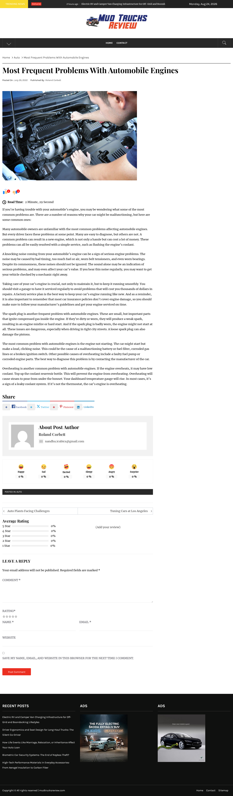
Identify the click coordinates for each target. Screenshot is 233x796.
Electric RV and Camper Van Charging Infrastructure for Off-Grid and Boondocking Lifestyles (96, 4)
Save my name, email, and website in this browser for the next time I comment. (68, 658)
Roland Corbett (53, 80)
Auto (19, 491)
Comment (11, 580)
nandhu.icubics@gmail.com (64, 441)
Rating (9, 611)
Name (8, 622)
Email (85, 622)
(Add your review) (108, 527)
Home (109, 42)
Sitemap (223, 790)
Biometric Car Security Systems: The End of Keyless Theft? (35, 754)
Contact (121, 42)
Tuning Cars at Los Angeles (129, 511)
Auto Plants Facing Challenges (28, 511)
